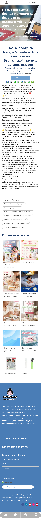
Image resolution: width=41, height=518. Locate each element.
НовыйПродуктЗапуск (12, 208)
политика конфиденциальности (21, 500)
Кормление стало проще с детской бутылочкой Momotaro (10, 324)
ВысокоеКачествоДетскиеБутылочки (18, 212)
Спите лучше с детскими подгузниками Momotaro (9, 349)
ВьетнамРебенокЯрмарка (13, 204)
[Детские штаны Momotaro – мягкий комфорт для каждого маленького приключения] (29, 250)
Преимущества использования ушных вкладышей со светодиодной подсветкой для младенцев (11, 374)
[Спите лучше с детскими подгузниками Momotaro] (11, 338)
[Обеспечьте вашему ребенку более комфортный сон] (29, 311)
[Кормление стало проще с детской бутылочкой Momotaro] (11, 311)
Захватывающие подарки (13, 227)
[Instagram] (33, 504)
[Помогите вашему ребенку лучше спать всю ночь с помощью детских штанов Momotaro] (29, 281)
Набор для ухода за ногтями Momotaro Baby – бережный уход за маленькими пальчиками (11, 295)
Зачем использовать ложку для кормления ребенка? (27, 374)
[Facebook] (22, 504)
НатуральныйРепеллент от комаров (17, 216)
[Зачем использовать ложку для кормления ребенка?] (29, 363)
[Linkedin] (26, 504)
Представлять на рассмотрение (18, 487)
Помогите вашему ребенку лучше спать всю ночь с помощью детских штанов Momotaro (29, 295)
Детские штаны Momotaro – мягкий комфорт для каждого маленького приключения (29, 263)
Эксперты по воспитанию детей (16, 223)
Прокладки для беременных (14, 220)
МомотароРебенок (11, 200)
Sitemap (5, 500)
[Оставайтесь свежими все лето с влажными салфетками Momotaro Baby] (29, 338)
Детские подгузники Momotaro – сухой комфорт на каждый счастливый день (10, 266)
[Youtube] (30, 504)
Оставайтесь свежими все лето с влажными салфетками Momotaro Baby (29, 349)
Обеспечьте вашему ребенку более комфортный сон (29, 324)
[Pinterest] (37, 504)
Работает (27, 73)
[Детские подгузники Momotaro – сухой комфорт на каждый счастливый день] (11, 251)
